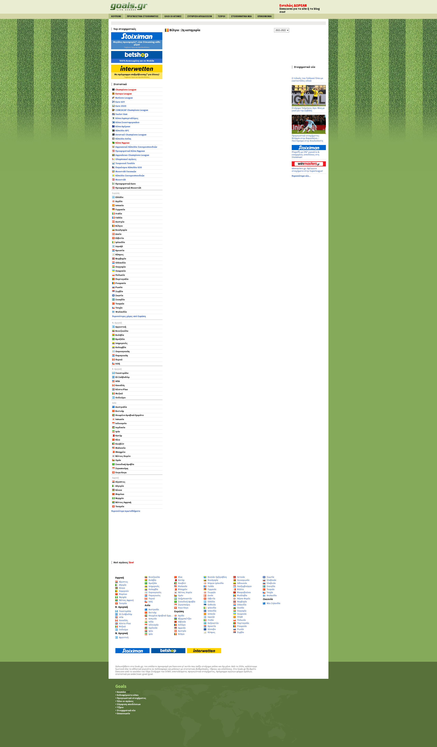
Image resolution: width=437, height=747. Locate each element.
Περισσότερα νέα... (301, 176)
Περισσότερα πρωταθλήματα (125, 511)
